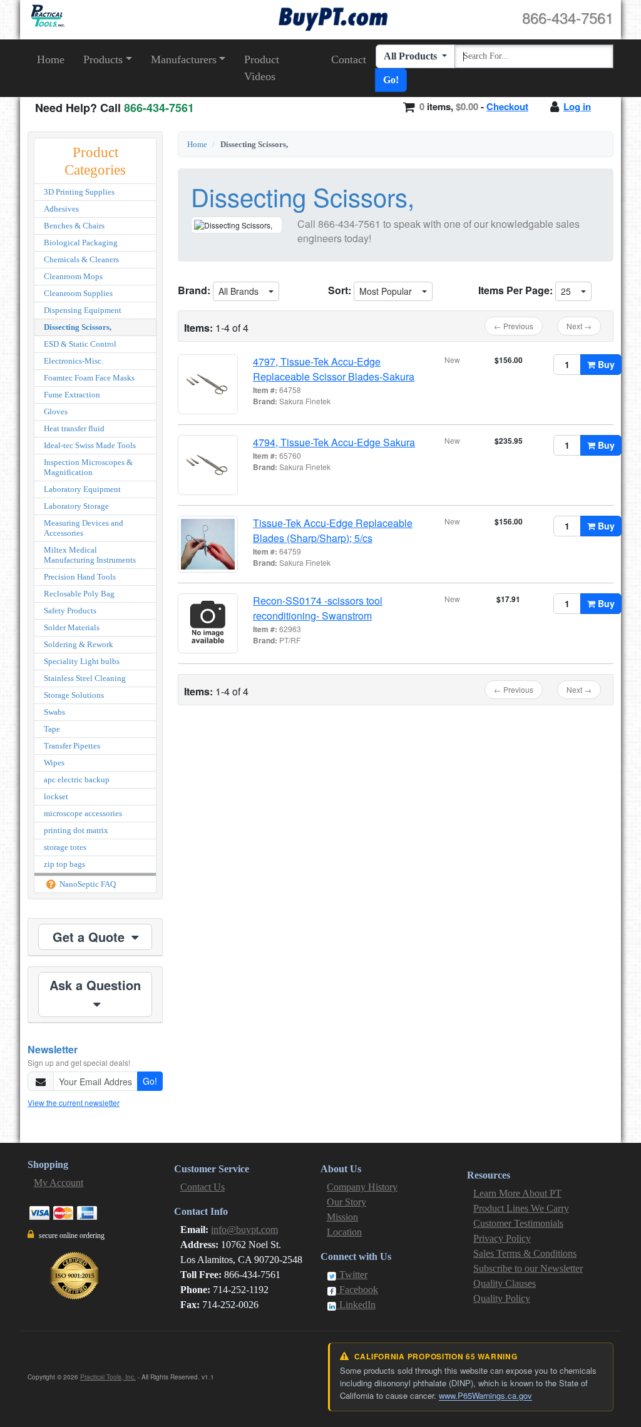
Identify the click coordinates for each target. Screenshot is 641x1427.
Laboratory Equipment (82, 489)
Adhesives (61, 208)
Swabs (54, 712)
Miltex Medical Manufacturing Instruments (90, 555)
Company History (362, 1187)
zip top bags (64, 864)
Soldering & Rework (78, 644)
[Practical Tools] (47, 16)
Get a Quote (90, 937)
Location (344, 1232)
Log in (577, 106)
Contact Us (202, 1187)
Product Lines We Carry (521, 1208)
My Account (58, 1182)
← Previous (513, 325)
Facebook (357, 1289)
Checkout (507, 106)
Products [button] (103, 59)
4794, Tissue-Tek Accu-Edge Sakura (334, 442)
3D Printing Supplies (79, 192)
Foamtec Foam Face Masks (89, 377)
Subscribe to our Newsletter (528, 1268)
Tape (52, 729)
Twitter (352, 1274)
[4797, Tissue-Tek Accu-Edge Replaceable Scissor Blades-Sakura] (208, 384)
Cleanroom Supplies (78, 293)
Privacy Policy (502, 1238)
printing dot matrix (76, 830)
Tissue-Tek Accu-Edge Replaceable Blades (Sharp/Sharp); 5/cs (333, 530)
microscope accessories (83, 813)
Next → (579, 325)
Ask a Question (95, 985)
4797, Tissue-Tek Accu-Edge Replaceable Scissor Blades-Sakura (333, 369)
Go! (391, 79)
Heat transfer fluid (74, 428)
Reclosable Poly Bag (79, 593)
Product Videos (261, 68)
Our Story (346, 1202)
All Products (411, 56)
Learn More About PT (517, 1193)
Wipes (54, 762)
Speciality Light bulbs (82, 661)
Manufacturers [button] (184, 59)
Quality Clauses (504, 1283)
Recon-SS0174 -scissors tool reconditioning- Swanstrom (317, 608)
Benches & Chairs (74, 225)
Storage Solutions (74, 695)
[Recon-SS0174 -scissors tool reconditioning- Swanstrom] (208, 623)
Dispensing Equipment (82, 310)
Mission (342, 1217)
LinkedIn (356, 1304)
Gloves (56, 411)
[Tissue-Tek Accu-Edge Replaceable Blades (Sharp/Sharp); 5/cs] (208, 544)
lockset (56, 796)
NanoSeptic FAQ (87, 884)
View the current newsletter (74, 1102)
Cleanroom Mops (73, 276)
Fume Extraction (72, 394)
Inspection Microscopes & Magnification (88, 467)
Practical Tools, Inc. (108, 1377)
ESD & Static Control (80, 344)
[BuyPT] (333, 17)
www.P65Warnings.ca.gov (485, 1395)
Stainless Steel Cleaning (85, 678)
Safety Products (70, 610)
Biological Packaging (81, 242)
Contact (348, 59)
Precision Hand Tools (80, 576)
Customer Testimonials (518, 1223)
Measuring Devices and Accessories (83, 528)
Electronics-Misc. (73, 361)
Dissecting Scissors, (77, 327)
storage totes (65, 847)
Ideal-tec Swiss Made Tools (90, 445)
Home (50, 59)
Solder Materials (72, 627)
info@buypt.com (244, 1229)
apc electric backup (77, 779)
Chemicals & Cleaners (81, 259)
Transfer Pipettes (72, 745)
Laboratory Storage (76, 506)
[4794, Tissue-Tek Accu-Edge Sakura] (208, 465)
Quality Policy (501, 1298)
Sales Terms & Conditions (525, 1253)
